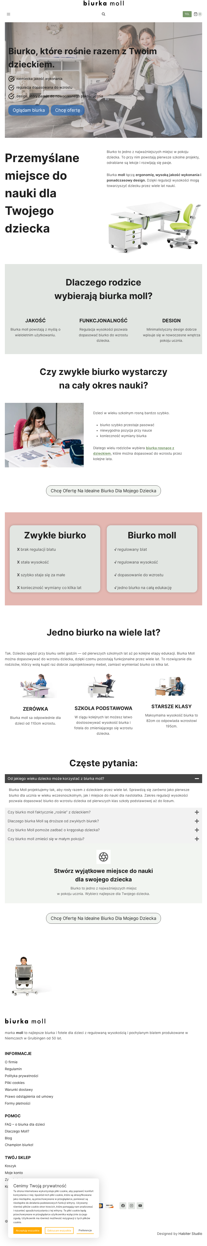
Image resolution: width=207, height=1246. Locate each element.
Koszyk (10, 1166)
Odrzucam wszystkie (59, 1230)
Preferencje (85, 1230)
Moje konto (14, 1173)
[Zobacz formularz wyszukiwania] (103, 14)
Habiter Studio (190, 1234)
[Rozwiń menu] (8, 14)
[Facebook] (122, 1205)
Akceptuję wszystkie (27, 1230)
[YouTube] (140, 1205)
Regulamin (13, 1069)
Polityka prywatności (21, 1076)
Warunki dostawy (19, 1090)
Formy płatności (17, 1103)
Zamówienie (15, 1180)
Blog (8, 1138)
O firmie (11, 1062)
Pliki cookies (15, 1083)
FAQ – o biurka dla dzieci (25, 1124)
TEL (187, 14)
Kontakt (11, 1186)
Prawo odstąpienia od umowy (29, 1096)
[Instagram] (131, 1205)
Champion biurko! (19, 1145)
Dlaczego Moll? (17, 1131)
